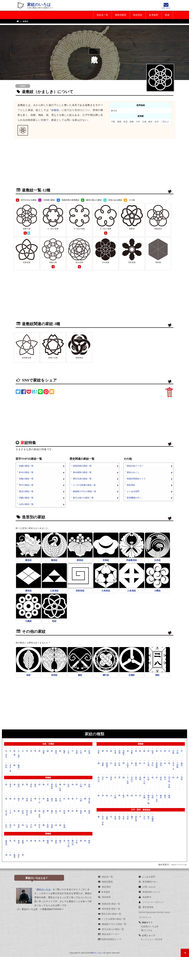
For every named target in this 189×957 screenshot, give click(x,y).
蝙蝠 (48, 841)
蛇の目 (99, 779)
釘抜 (119, 764)
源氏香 (136, 818)
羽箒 (182, 778)
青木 (10, 785)
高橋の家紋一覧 (26, 478)
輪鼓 (161, 796)
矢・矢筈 (157, 798)
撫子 (52, 812)
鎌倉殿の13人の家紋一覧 (84, 491)
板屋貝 (6, 842)
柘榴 (48, 799)
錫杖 (182, 764)
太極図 (153, 818)
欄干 (132, 817)
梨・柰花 (39, 814)
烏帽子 (124, 753)
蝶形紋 (28, 560)
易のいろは (146, 930)
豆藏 (144, 796)
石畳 (107, 817)
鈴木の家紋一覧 (26, 472)
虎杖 (31, 785)
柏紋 (28, 675)
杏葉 (115, 764)
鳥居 (119, 817)
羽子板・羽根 (169, 782)
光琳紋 (106, 560)
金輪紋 (55, 110)
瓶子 (124, 796)
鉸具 (153, 752)
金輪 (173, 752)
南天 (56, 812)
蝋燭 (169, 796)
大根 (81, 799)
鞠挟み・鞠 (148, 799)
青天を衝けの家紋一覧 (83, 497)
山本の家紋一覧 (26, 504)
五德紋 (132, 675)
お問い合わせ (149, 886)
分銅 (115, 796)
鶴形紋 (54, 560)
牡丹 (6, 826)
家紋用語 (137, 15)
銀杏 (35, 785)
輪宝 (165, 796)
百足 (19, 856)
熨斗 (165, 778)
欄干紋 (106, 675)
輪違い (19, 767)
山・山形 (19, 754)
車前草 (52, 786)
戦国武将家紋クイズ (136, 478)
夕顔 (31, 826)
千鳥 (77, 841)
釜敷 (103, 764)
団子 (136, 778)
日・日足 (6, 754)
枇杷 (81, 812)
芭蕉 (64, 812)
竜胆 (48, 826)
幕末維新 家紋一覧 (110, 908)
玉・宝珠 (128, 780)
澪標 (128, 817)
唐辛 (31, 812)
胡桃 (27, 799)
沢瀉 (56, 785)
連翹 (52, 826)
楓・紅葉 (60, 787)
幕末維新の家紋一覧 (82, 472)
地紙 (140, 778)
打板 (148, 778)
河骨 (31, 799)
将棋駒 (157, 765)
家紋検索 (106, 897)
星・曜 (14, 753)
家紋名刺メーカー (135, 465)
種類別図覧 (120, 15)
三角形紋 (54, 590)
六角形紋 (106, 590)
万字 (144, 817)
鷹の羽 (73, 842)
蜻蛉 (89, 841)
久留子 (128, 765)
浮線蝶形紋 (131, 560)
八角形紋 (131, 590)
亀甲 (64, 752)
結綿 (153, 796)
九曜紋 (28, 621)
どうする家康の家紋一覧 (84, 485)
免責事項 (146, 897)
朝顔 (19, 785)
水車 (124, 817)
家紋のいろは (39, 4)
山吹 (27, 826)
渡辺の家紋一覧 (26, 491)
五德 (148, 764)
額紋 (157, 675)
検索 (167, 15)
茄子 (44, 812)
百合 (39, 826)
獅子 (60, 841)
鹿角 (56, 841)
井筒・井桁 (103, 820)
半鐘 (177, 752)
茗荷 (19, 826)
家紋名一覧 (102, 15)
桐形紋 (80, 560)
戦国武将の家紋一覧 (82, 465)
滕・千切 (144, 780)
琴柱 (153, 764)
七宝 (68, 752)
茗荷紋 (54, 675)
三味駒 (177, 765)
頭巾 (103, 778)
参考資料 (153, 15)
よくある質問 (133, 491)
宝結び (132, 779)
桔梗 (89, 785)
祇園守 (107, 765)
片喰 (81, 785)
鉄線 (23, 812)
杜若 (68, 785)
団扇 (119, 752)
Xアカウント (145, 917)
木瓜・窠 (10, 768)
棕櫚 (56, 799)
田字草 (27, 813)
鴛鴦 (23, 841)
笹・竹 (39, 800)
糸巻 (115, 752)
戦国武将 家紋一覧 (110, 903)
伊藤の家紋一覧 (26, 497)
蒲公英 (89, 800)
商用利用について (151, 891)
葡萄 (89, 812)
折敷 (132, 752)
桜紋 (54, 621)
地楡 (64, 826)
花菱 (77, 752)
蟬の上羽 (68, 843)
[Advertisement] (94, 165)
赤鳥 (99, 752)
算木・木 (173, 766)
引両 (81, 752)
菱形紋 (28, 590)
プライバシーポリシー (153, 902)
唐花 (56, 752)
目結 (6, 766)
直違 (115, 817)
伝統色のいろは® (149, 926)
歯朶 (52, 799)
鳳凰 (14, 856)
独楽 (161, 764)
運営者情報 (147, 907)
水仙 (60, 799)
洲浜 (111, 778)
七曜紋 (157, 590)
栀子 (19, 799)
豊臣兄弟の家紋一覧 (82, 478)
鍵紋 (80, 675)
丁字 (10, 812)
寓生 (10, 826)
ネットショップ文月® (151, 939)
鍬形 (136, 764)
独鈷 (161, 778)
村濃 (89, 752)
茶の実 (6, 813)
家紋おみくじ (133, 472)
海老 (19, 841)
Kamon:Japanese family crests (154, 912)
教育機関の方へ (134, 497)
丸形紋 (157, 560)
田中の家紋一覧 (26, 485)
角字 (148, 817)
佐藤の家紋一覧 (26, 465)
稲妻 (44, 752)
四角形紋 (80, 590)
